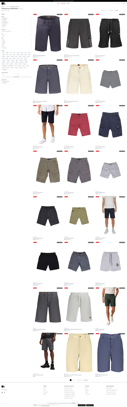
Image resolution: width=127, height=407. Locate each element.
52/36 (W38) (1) (4, 69)
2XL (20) (8, 56)
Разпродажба (63, 3)
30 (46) (7, 52)
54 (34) (29, 52)
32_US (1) (3, 67)
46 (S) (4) (20, 60)
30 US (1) (27, 65)
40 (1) (16, 65)
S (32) (11, 54)
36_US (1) (20, 67)
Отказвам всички (82, 405)
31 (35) (25, 52)
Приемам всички (90, 405)
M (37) (14, 52)
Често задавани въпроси (69, 396)
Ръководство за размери (69, 392)
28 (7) (10, 58)
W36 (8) (7, 58)
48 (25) (26, 54)
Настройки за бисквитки (111, 394)
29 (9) (3, 58)
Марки (68, 3)
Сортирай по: (111, 10)
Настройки (75, 405)
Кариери (87, 390)
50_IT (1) (12, 67)
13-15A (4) (25, 60)
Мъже (8, 6)
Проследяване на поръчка (69, 394)
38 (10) (28, 56)
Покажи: (102, 10)
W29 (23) (3, 56)
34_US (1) (23, 65)
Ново (58, 3)
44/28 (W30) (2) (4, 65)
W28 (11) (24, 56)
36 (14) (16, 56)
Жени (44, 388)
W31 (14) (20, 56)
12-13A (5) (8, 60)
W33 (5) (25, 58)
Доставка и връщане (68, 390)
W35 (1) (19, 65)
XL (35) (22, 52)
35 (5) (22, 58)
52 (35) (18, 52)
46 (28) (22, 54)
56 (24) (29, 54)
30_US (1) (8, 67)
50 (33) (7, 54)
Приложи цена (16, 76)
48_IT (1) (16, 67)
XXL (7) (18, 58)
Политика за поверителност (112, 390)
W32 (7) (14, 58)
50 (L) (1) (25, 67)
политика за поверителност (45, 405)
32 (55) (3, 52)
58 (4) (17, 60)
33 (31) (14, 54)
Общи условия (109, 388)
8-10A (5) (3, 60)
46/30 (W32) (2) (11, 65)
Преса (86, 392)
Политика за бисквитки (111, 392)
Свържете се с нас (68, 388)
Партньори (87, 394)
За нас (86, 388)
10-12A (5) (12, 60)
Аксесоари (45, 392)
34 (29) (18, 54)
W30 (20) (12, 56)
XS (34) (3, 54)
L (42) (11, 52)
